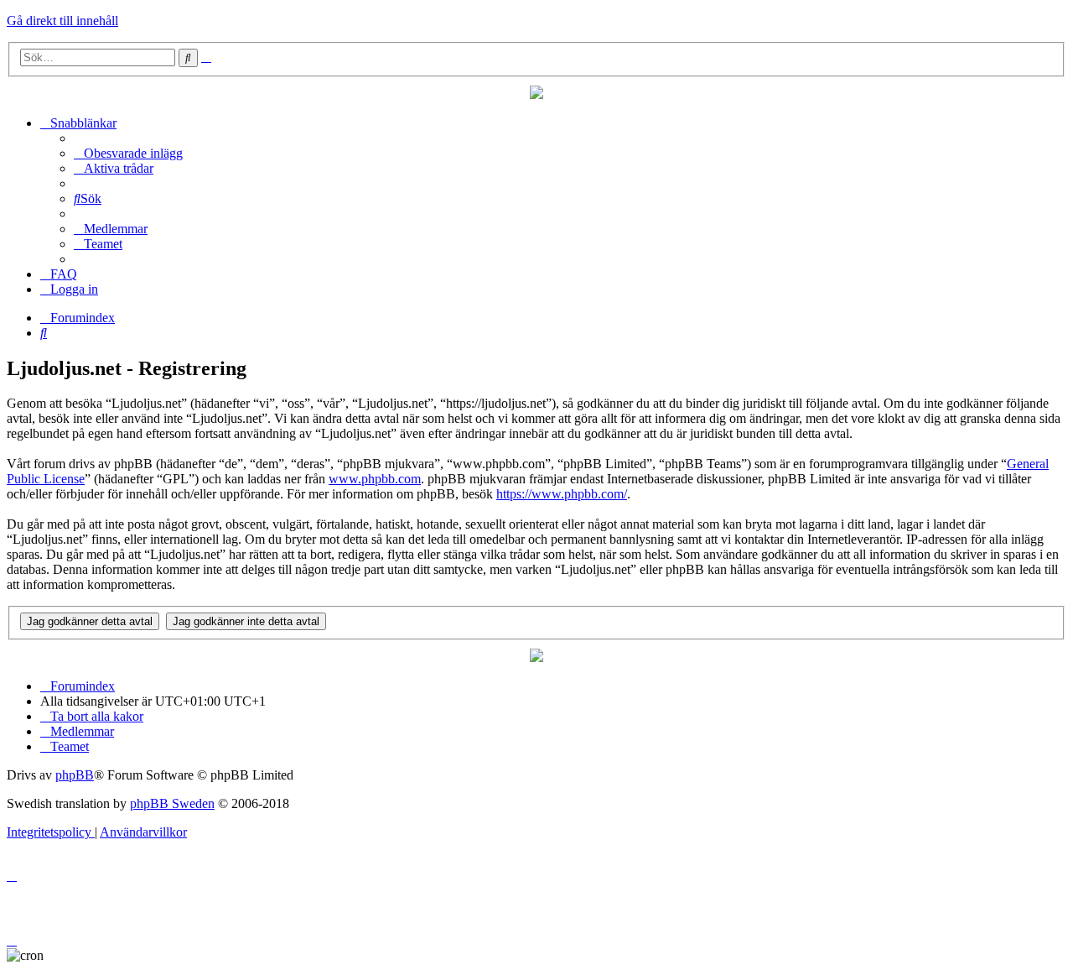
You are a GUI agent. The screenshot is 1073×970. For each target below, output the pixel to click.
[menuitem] (128, 153)
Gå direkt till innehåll (62, 20)
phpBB (74, 775)
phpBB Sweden (172, 803)
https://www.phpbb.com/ (561, 494)
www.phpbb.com (375, 479)
